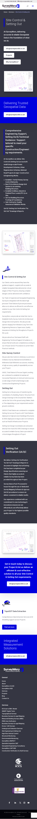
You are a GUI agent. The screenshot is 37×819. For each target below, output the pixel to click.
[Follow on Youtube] (28, 802)
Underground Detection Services (12, 728)
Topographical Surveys (9, 713)
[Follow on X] (20, 802)
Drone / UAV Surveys (8, 726)
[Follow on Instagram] (24, 802)
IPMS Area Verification (9, 721)
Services (4, 691)
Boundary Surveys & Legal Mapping (13, 716)
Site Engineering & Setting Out (11, 731)
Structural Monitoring (8, 736)
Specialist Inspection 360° (10, 743)
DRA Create (21, 816)
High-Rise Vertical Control (10, 733)
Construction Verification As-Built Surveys (15, 751)
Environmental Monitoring (10, 738)
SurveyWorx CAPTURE (9, 748)
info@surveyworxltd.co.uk (15, 48)
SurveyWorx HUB (7, 688)
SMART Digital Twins (8, 711)
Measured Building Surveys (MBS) (12, 718)
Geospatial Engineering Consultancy (13, 746)
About (4, 683)
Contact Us (5, 698)
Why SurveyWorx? (12, 62)
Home (4, 681)
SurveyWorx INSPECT (8, 741)
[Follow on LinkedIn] (15, 802)
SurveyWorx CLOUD (8, 686)
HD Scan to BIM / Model (9, 709)
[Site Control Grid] (18, 91)
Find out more (9, 627)
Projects (9, 55)
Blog (3, 696)
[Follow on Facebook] (9, 802)
